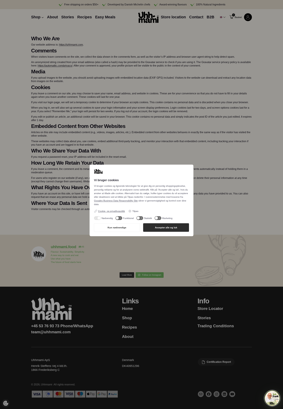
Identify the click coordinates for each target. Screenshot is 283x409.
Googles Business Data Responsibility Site (116, 200)
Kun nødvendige (117, 227)
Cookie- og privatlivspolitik (111, 211)
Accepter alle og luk (166, 227)
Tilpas (135, 211)
